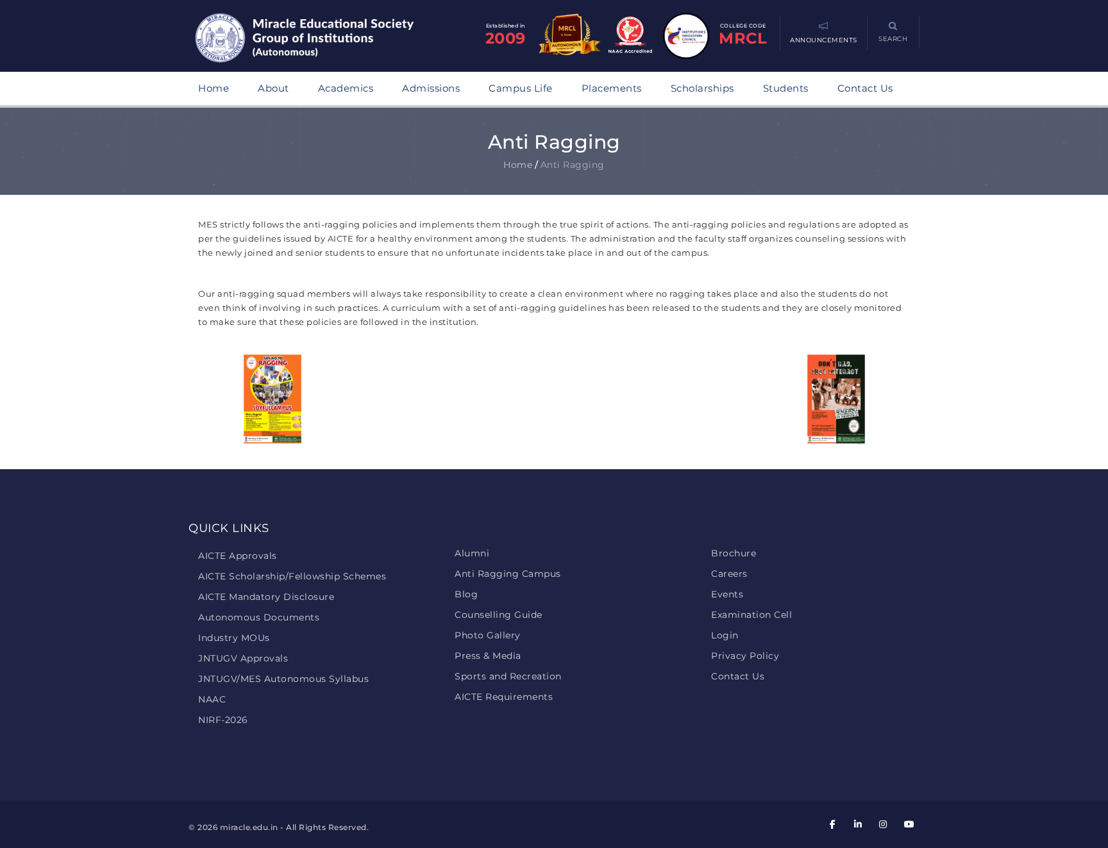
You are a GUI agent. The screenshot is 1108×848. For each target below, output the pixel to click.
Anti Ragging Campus (508, 573)
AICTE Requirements (504, 697)
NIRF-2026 (223, 720)
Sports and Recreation (508, 676)
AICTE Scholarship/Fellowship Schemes (292, 576)
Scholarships (702, 88)
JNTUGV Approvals (243, 658)
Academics (346, 88)
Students (786, 88)
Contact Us (865, 88)
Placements (612, 88)
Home (213, 88)
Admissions (431, 88)
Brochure (733, 553)
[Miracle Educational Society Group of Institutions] (317, 39)
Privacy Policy (745, 655)
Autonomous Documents (258, 617)
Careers (729, 573)
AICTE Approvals (237, 555)
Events (727, 594)
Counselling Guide (498, 614)
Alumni (472, 553)
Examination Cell (751, 614)
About (273, 88)
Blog (466, 594)
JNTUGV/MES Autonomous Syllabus (283, 679)
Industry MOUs (234, 638)
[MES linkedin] (858, 825)
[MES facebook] (833, 825)
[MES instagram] (883, 825)
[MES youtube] (908, 825)
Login (725, 635)
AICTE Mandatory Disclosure (266, 597)
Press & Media (488, 655)
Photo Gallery (488, 635)
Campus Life (521, 88)
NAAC (212, 699)
